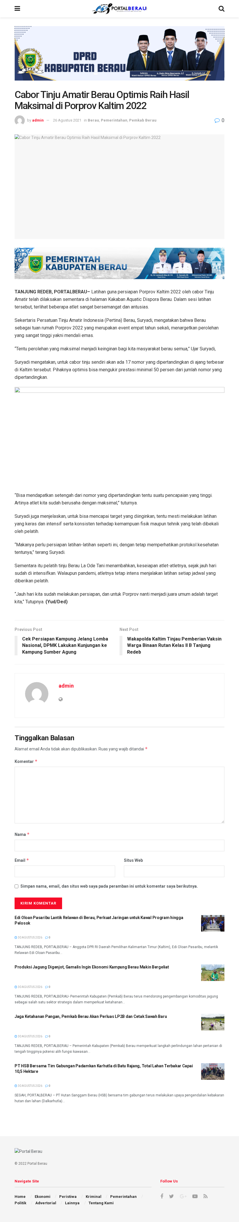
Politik (20, 1203)
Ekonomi (42, 1196)
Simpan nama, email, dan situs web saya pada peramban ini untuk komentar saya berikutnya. (109, 886)
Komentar (26, 761)
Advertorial (45, 1203)
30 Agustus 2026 (29, 937)
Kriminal (93, 1196)
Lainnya (72, 1203)
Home (20, 1196)
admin (38, 120)
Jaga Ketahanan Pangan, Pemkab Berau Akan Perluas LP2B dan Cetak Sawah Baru (91, 1016)
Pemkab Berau (143, 120)
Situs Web (133, 860)
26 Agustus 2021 (67, 120)
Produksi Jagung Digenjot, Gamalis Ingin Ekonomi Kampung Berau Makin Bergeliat (92, 967)
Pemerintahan (114, 120)
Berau (93, 120)
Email (22, 860)
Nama (22, 834)
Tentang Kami (101, 1203)
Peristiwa (68, 1196)
